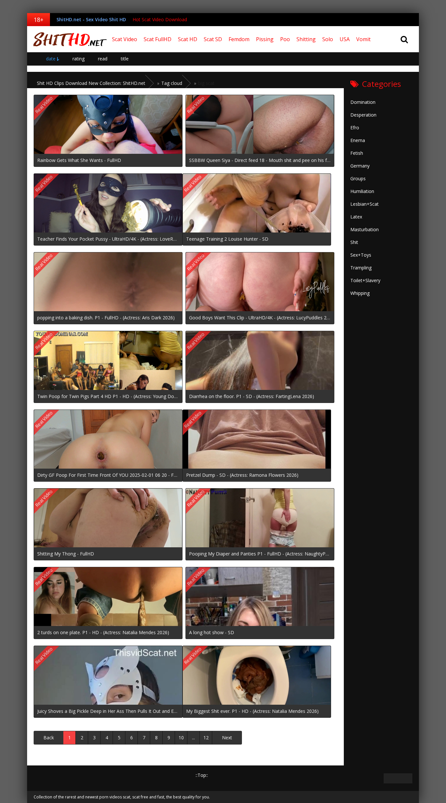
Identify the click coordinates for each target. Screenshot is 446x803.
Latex (356, 217)
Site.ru (68, 39)
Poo (285, 39)
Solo (327, 39)
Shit (354, 242)
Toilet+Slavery (365, 280)
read (102, 59)
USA (345, 39)
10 (181, 737)
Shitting (306, 39)
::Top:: (202, 775)
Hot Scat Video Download (160, 19)
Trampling (361, 268)
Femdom (239, 39)
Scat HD (187, 39)
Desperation (363, 115)
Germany (360, 166)
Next (227, 737)
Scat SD (213, 39)
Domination (362, 102)
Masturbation (364, 229)
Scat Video (124, 39)
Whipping (360, 293)
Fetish (356, 153)
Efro (354, 127)
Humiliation (362, 191)
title (125, 59)
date (51, 59)
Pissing (265, 39)
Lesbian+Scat (364, 204)
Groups (358, 178)
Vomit (363, 39)
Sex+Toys (360, 255)
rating (78, 59)
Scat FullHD (157, 39)
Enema (357, 140)
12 (206, 737)
